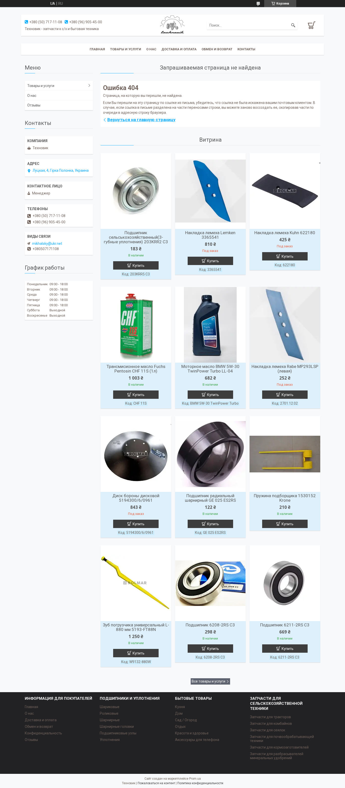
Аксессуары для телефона (197, 740)
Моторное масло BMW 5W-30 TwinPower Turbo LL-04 (210, 368)
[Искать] (293, 25)
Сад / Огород (186, 720)
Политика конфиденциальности (200, 783)
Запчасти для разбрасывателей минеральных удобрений (276, 756)
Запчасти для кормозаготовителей (279, 747)
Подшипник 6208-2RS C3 (210, 625)
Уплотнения (110, 740)
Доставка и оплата (178, 49)
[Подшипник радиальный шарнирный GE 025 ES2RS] (210, 454)
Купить (138, 266)
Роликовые (109, 713)
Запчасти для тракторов (270, 717)
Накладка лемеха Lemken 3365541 (210, 234)
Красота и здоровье (192, 733)
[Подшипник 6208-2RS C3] (210, 583)
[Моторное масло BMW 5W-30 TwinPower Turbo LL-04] (210, 325)
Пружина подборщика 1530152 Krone (285, 497)
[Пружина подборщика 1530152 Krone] (285, 454)
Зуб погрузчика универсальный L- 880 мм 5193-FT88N (136, 627)
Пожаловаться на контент (156, 783)
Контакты (246, 49)
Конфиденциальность (43, 733)
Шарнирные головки (117, 727)
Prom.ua (195, 778)
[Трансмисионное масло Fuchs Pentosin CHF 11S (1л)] (136, 325)
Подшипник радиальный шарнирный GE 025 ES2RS (210, 497)
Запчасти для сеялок (267, 730)
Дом (179, 713)
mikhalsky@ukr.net (47, 244)
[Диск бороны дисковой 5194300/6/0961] (136, 454)
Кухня (180, 707)
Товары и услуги (125, 49)
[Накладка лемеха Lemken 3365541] (210, 191)
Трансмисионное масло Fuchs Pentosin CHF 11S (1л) (136, 368)
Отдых (180, 727)
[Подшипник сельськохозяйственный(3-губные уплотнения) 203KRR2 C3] (136, 191)
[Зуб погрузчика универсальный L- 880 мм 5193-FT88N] (136, 583)
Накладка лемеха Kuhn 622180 (284, 232)
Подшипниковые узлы (118, 733)
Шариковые (109, 707)
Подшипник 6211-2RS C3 (284, 625)
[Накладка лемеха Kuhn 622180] (285, 191)
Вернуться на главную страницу (141, 119)
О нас (151, 49)
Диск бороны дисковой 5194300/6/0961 (135, 497)
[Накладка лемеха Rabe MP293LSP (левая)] (285, 325)
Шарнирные (110, 720)
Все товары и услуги (208, 681)
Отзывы (33, 105)
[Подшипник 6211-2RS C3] (285, 583)
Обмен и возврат (217, 49)
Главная (97, 49)
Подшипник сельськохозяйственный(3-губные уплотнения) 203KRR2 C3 (136, 237)
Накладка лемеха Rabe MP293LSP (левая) (285, 368)
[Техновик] (172, 25)
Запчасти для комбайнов (271, 723)
